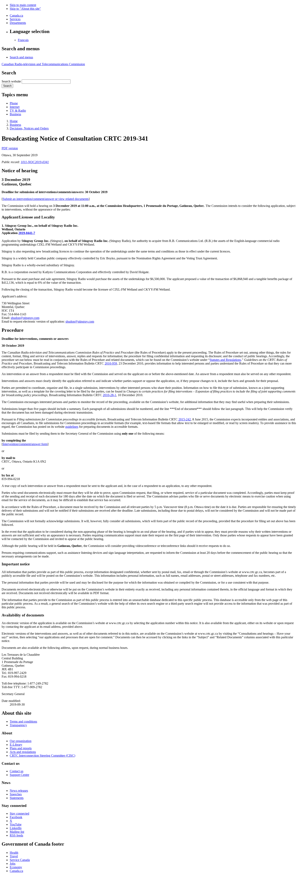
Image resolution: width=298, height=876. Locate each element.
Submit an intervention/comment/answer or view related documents (46, 199)
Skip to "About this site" (25, 8)
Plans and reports (21, 748)
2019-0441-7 (26, 233)
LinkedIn (15, 828)
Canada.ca (16, 15)
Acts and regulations (23, 752)
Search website (11, 81)
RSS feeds (16, 835)
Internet (14, 107)
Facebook (16, 817)
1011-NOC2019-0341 (35, 162)
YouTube (15, 824)
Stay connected (19, 813)
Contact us (16, 771)
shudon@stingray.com (25, 318)
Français (23, 40)
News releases (19, 790)
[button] (21, 57)
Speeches (16, 794)
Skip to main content (23, 5)
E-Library (16, 744)
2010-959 (111, 363)
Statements (17, 798)
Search (7, 85)
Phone (14, 103)
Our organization (20, 741)
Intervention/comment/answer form (25, 444)
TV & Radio (18, 110)
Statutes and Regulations (225, 360)
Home (14, 121)
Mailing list (17, 831)
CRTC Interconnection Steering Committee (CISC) (42, 755)
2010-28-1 (109, 395)
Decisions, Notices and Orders (29, 128)
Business (15, 114)
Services (15, 19)
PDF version (10, 148)
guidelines (71, 426)
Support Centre (19, 775)
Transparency (18, 725)
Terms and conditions (23, 721)
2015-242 (184, 419)
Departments (18, 23)
